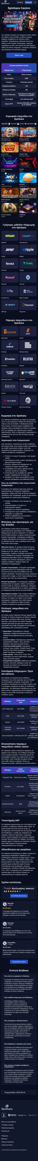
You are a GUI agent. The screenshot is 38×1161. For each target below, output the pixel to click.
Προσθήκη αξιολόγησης (19, 896)
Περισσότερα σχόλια (19, 961)
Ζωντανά (13, 123)
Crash (22, 123)
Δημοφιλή (5, 123)
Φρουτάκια (30, 123)
